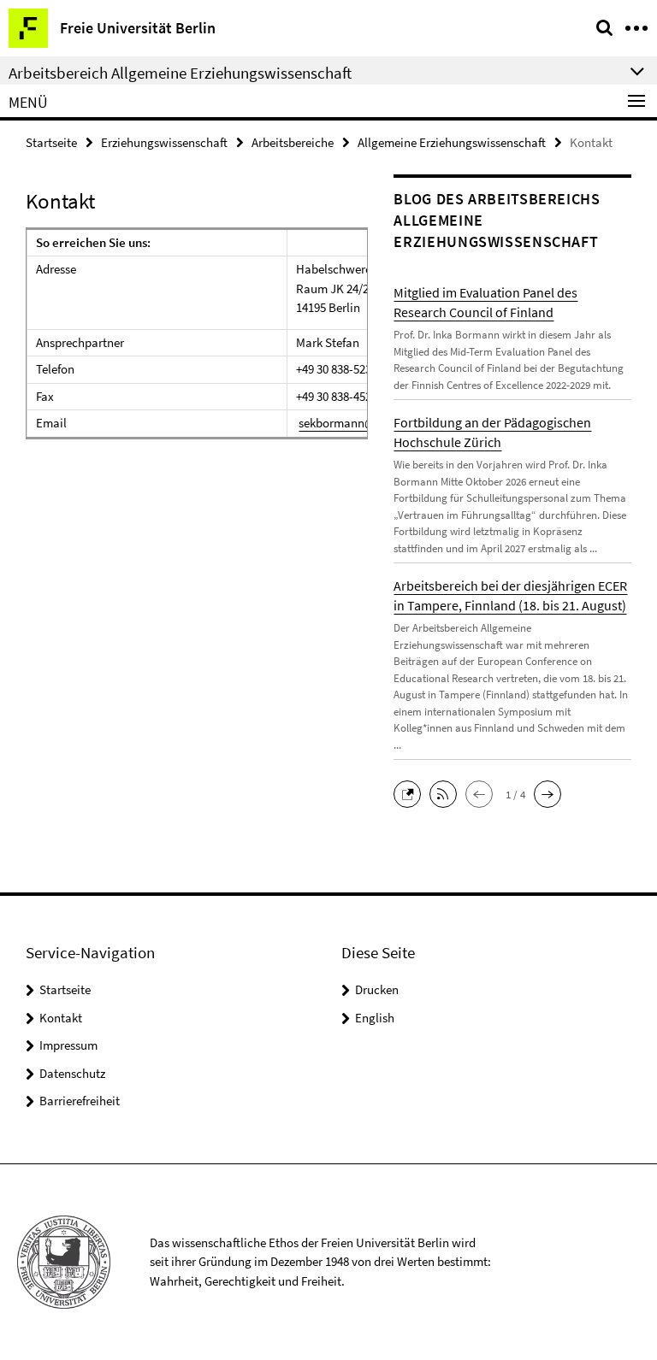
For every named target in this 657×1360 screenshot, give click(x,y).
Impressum (68, 1045)
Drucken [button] (377, 989)
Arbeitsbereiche (293, 142)
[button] (411, 793)
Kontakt (60, 1018)
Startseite (51, 142)
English (374, 1018)
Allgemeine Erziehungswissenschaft (452, 142)
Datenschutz (72, 1073)
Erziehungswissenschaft (164, 142)
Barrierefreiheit (79, 1100)
